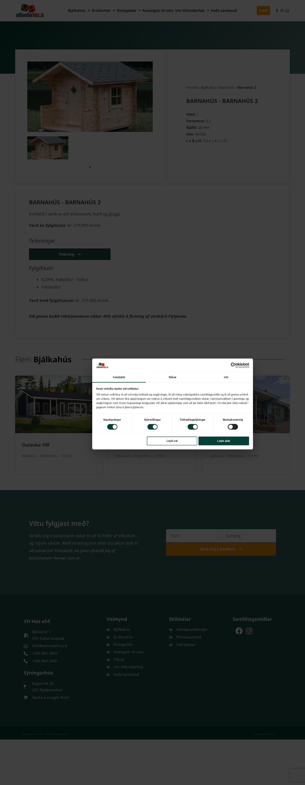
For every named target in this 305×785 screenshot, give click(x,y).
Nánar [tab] (172, 377)
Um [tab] (226, 377)
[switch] (152, 427)
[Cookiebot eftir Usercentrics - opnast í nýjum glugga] (233, 365)
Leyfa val (172, 440)
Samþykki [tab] (119, 377)
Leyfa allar (223, 440)
